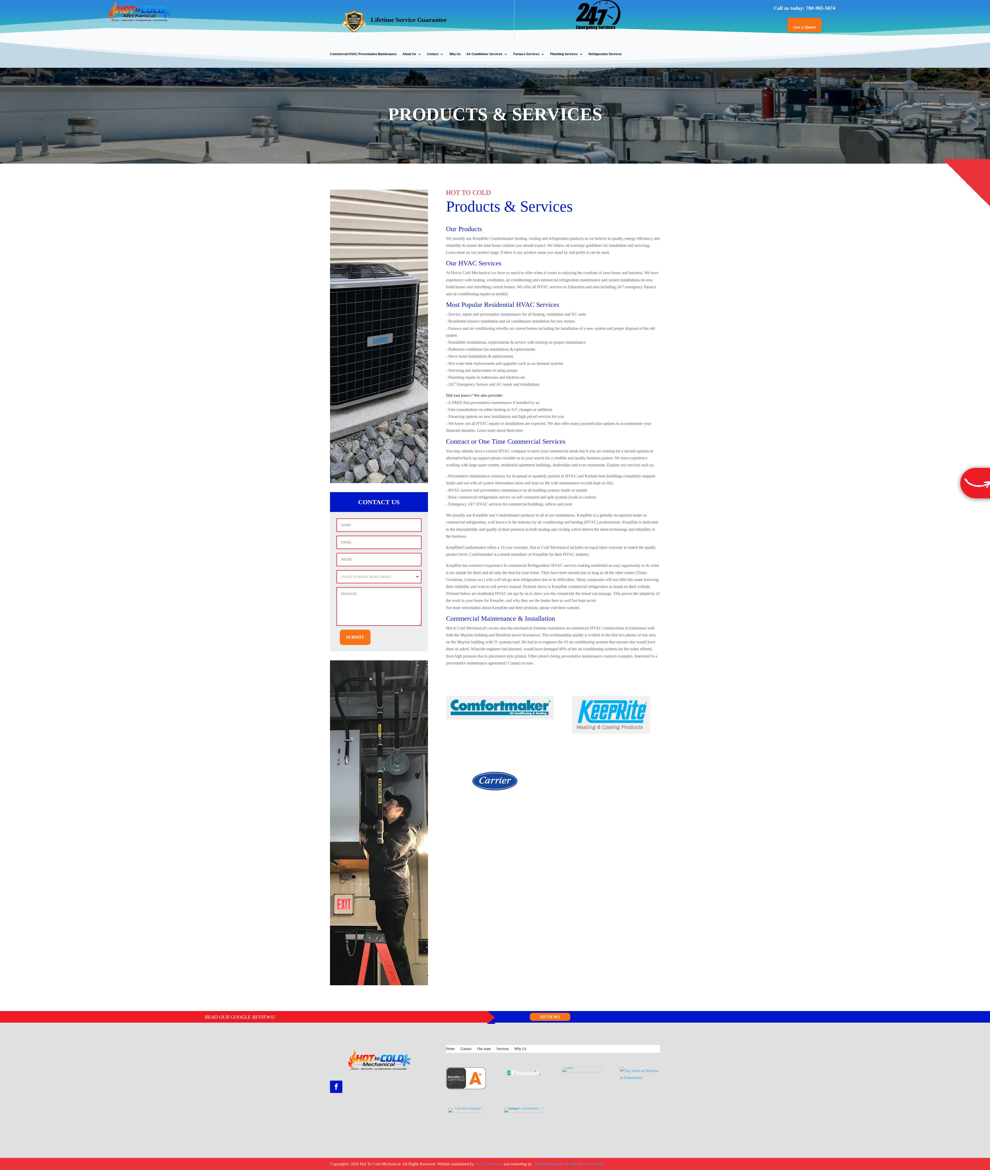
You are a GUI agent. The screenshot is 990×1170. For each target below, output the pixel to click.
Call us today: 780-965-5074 (804, 8)
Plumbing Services (564, 54)
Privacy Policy (592, 1164)
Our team (484, 1049)
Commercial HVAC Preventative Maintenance (363, 54)
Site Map (570, 1164)
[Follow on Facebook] (336, 1087)
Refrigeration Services (605, 54)
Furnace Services (526, 54)
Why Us (455, 54)
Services (503, 1049)
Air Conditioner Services (484, 54)
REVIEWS (550, 1017)
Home (450, 1049)
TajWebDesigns (547, 1164)
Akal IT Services (488, 1164)
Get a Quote (804, 27)
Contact (433, 54)
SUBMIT (355, 637)
